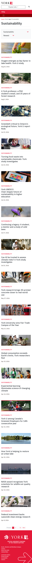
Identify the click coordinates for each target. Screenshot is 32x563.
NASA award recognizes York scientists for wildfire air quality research (15, 484)
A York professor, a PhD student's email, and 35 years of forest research (15, 93)
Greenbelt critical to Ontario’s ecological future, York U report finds (15, 126)
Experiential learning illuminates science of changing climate (15, 388)
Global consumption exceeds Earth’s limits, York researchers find (15, 355)
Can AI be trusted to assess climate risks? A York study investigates (13, 259)
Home (2, 19)
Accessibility (4, 558)
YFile (3, 12)
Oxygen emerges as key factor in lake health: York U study (16, 62)
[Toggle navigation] (3, 15)
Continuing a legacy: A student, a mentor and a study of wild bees (15, 227)
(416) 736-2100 (5, 550)
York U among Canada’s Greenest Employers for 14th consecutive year (14, 421)
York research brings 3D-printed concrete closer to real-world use (16, 292)
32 (20, 527)
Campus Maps (4, 552)
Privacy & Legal (4, 556)
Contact (3, 548)
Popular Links (13, 7)
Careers (3, 559)
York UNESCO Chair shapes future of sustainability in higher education (11, 193)
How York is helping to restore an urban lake (15, 452)
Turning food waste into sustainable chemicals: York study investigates (14, 159)
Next (24, 527)
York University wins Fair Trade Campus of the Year (15, 324)
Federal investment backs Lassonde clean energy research (15, 515)
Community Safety (5, 554)
